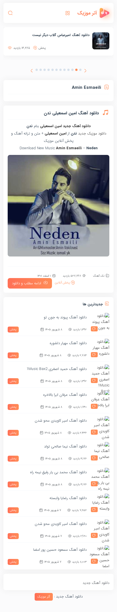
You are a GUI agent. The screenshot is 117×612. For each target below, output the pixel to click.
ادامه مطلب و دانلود (26, 283)
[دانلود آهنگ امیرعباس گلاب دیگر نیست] (100, 40)
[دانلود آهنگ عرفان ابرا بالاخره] (99, 400)
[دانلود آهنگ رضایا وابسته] (99, 504)
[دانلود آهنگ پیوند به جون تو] (99, 323)
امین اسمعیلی (51, 126)
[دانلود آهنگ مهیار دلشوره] (99, 349)
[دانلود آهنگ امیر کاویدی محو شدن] (99, 426)
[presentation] (85, 71)
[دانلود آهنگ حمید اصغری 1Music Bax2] (99, 374)
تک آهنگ (99, 276)
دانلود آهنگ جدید (77, 126)
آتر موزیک (43, 596)
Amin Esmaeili (69, 148)
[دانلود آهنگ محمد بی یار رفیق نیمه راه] (99, 478)
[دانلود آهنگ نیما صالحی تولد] (99, 452)
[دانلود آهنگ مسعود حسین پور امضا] (99, 555)
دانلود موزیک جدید (92, 133)
